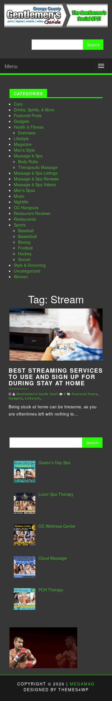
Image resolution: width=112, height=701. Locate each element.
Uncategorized (27, 271)
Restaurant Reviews (32, 213)
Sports (20, 225)
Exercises (27, 133)
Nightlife (21, 202)
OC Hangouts (26, 207)
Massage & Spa (28, 156)
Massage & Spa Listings (35, 173)
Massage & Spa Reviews (36, 179)
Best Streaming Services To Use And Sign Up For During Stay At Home (56, 376)
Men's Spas (24, 190)
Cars (18, 104)
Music (19, 196)
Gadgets (21, 121)
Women (21, 276)
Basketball (27, 236)
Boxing (24, 242)
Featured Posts (28, 115)
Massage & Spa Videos (35, 184)
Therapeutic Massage (38, 167)
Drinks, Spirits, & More (34, 110)
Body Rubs (28, 161)
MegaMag (82, 684)
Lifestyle (21, 138)
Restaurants (25, 219)
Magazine (23, 144)
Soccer (24, 259)
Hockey (25, 253)
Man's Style (24, 150)
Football (25, 248)
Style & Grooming (30, 265)
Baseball (26, 230)
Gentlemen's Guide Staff (37, 394)
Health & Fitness (29, 127)
